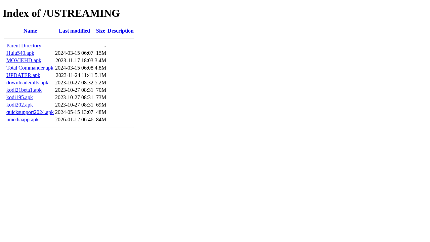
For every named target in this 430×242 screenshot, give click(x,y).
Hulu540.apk (20, 53)
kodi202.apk (19, 105)
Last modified (74, 31)
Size (100, 31)
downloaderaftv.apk (27, 82)
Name (30, 31)
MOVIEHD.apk (23, 60)
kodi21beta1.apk (24, 90)
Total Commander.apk (29, 68)
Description (121, 31)
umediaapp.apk (22, 119)
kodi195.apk (19, 97)
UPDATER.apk (23, 75)
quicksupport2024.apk (30, 112)
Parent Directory (23, 45)
